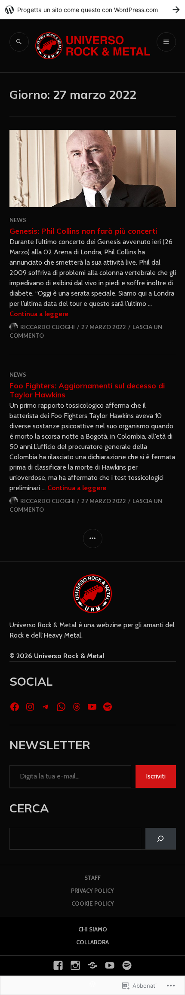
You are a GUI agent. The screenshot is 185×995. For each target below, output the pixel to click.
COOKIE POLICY (92, 903)
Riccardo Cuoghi (47, 327)
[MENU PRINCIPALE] (166, 42)
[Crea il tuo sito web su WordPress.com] (92, 9)
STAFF (92, 877)
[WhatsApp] (61, 707)
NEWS (17, 220)
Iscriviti (156, 776)
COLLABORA (92, 942)
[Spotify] (107, 707)
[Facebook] (14, 707)
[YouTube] (92, 707)
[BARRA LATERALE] (92, 538)
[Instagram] (30, 707)
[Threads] (76, 707)
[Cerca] (160, 838)
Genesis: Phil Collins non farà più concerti (83, 230)
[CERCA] (19, 42)
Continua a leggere (38, 314)
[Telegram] (45, 707)
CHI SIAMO (92, 929)
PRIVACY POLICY (92, 890)
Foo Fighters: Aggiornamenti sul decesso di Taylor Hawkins (87, 390)
